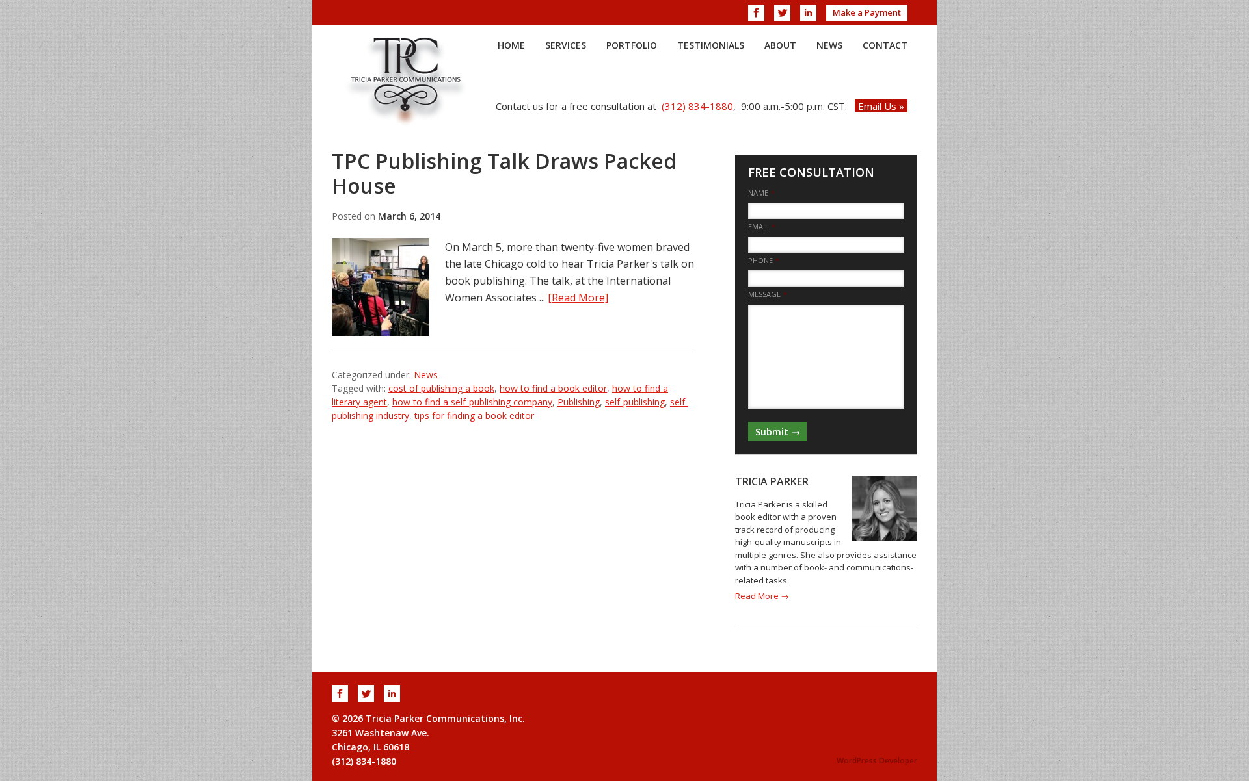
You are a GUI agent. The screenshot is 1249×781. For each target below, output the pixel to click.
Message (767, 294)
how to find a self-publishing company (472, 402)
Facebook (756, 13)
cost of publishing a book (441, 388)
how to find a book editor (553, 388)
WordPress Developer (877, 760)
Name (761, 193)
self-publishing (635, 402)
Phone (763, 260)
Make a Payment (867, 12)
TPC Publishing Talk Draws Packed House (504, 173)
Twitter (782, 13)
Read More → (762, 596)
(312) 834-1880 (697, 105)
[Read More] (578, 297)
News (426, 374)
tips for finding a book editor (474, 415)
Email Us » (881, 105)
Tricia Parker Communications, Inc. (407, 80)
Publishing (578, 402)
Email (761, 226)
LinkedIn (808, 13)
